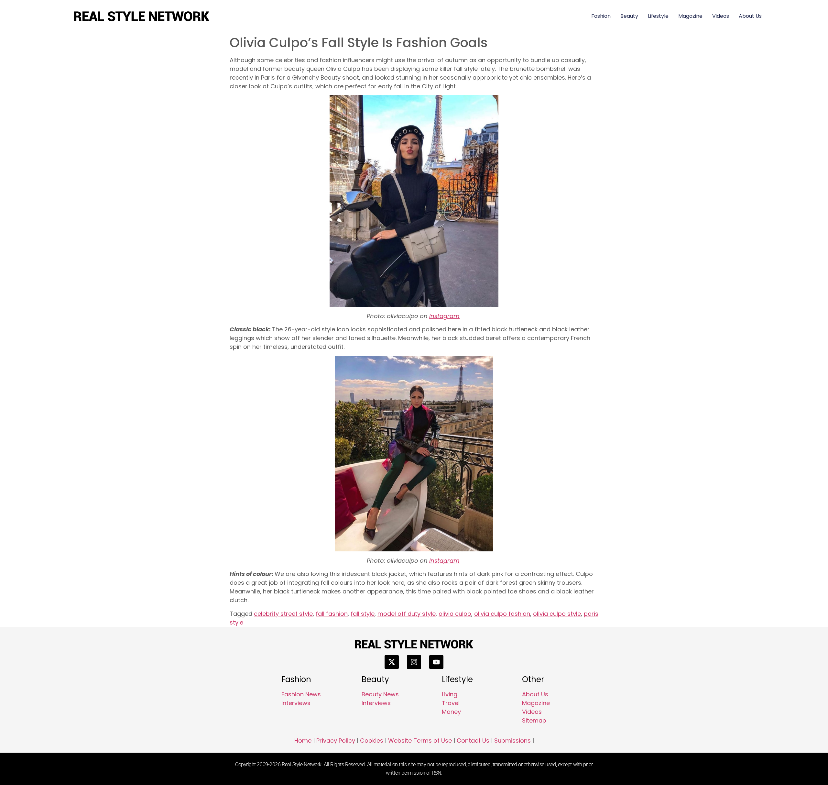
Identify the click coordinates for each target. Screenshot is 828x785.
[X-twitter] (392, 662)
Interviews (295, 703)
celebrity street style (283, 614)
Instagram (444, 316)
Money (451, 712)
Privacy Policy (335, 740)
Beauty (629, 16)
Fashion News (301, 694)
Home (302, 740)
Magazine (690, 16)
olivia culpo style (557, 614)
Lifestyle (658, 16)
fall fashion (332, 614)
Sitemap (534, 720)
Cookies (371, 740)
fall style (363, 614)
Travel (451, 703)
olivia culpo (455, 614)
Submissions (512, 740)
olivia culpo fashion (502, 614)
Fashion (601, 16)
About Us (750, 16)
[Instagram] (414, 662)
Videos (720, 16)
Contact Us (473, 740)
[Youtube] (436, 662)
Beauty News (380, 694)
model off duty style (406, 614)
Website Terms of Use (420, 740)
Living (449, 694)
